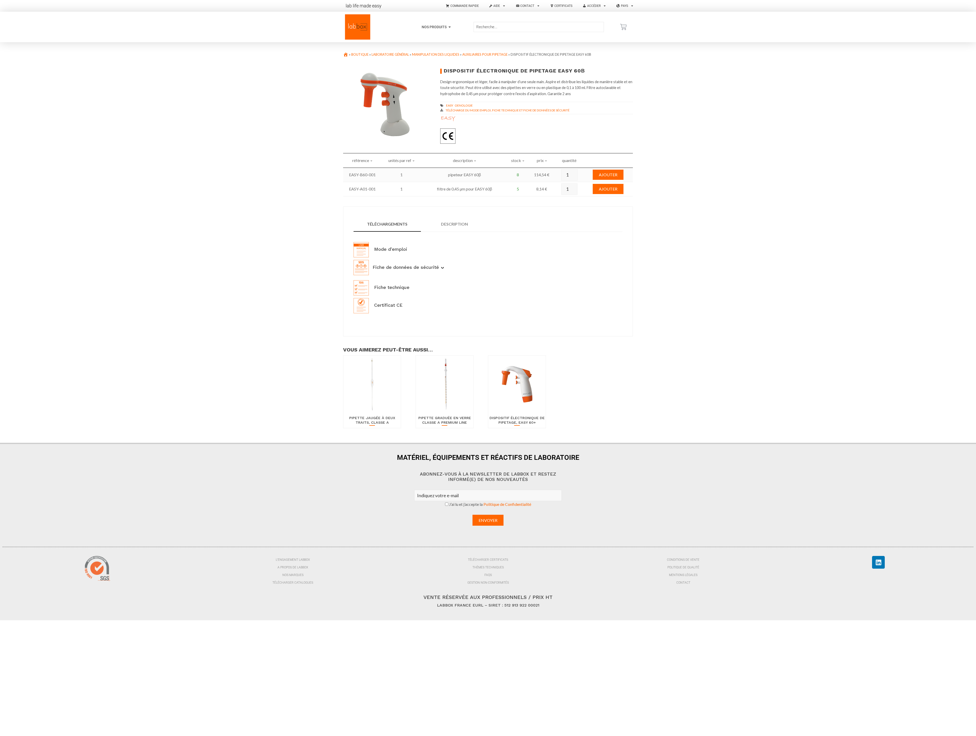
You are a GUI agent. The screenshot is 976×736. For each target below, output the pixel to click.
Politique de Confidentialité (507, 504)
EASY (449, 105)
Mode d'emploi (390, 249)
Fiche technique (391, 287)
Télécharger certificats (488, 560)
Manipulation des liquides (435, 54)
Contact (683, 582)
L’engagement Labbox (293, 560)
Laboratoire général (390, 54)
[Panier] (623, 27)
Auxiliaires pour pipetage (485, 54)
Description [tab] (454, 224)
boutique (360, 54)
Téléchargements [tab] (387, 224)
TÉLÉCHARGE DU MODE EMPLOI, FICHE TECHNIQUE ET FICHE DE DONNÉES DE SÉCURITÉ (508, 110)
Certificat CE (388, 305)
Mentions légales (683, 575)
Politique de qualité (683, 567)
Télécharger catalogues (292, 582)
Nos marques (292, 575)
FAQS (488, 575)
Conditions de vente (683, 560)
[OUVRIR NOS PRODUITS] (449, 27)
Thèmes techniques (488, 567)
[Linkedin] (878, 562)
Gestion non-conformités (488, 582)
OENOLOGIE (464, 105)
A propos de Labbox (293, 567)
